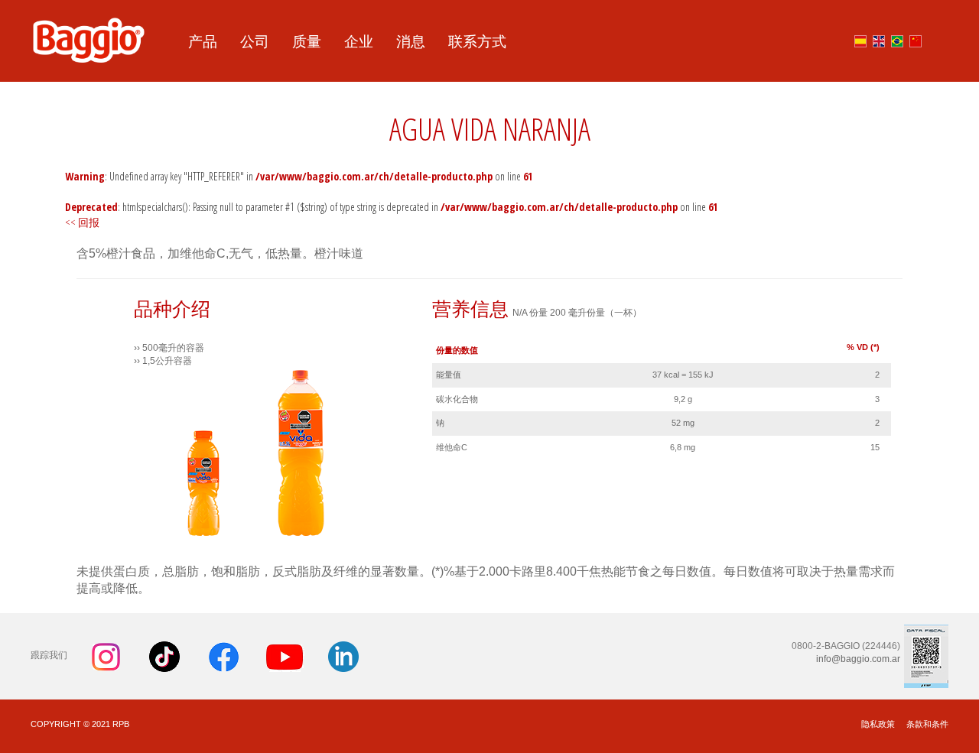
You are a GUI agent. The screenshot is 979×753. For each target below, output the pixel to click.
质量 (306, 41)
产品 (202, 41)
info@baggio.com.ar (858, 659)
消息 (410, 41)
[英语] (879, 38)
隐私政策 (878, 724)
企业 (358, 41)
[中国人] (915, 38)
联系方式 (477, 41)
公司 (254, 41)
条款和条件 (927, 724)
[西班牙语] (860, 38)
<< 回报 (82, 222)
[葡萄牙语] (897, 38)
